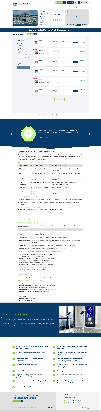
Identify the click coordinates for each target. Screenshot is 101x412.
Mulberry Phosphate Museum (26, 285)
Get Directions (71, 24)
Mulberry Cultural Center (25, 291)
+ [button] (66, 11)
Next (36, 18)
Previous (14, 18)
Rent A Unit (59, 2)
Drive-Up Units (23, 237)
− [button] (66, 13)
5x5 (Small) (22, 169)
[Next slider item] (89, 134)
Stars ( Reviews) (58, 22)
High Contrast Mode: (5, 4)
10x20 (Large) (22, 187)
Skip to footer (4, 3)
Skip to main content (5, 1)
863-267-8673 (84, 2)
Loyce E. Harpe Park (24, 287)
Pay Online (70, 2)
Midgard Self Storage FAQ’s (74, 400)
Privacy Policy (70, 402)
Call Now (84, 24)
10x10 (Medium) (23, 178)
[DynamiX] (85, 407)
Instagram (54, 407)
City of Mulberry (23, 296)
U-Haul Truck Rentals (24, 274)
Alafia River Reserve (24, 289)
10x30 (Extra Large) (24, 192)
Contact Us (17, 401)
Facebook (46, 407)
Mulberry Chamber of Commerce (27, 298)
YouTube (49, 407)
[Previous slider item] (11, 134)
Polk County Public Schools (25, 300)
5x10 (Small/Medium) (23, 174)
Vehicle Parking (23, 245)
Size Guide (30, 34)
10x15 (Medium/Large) (23, 183)
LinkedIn (51, 407)
